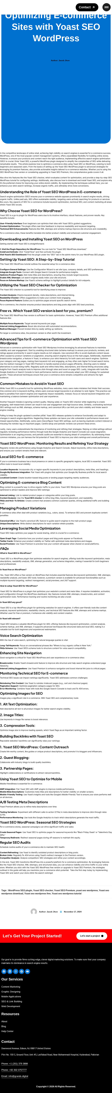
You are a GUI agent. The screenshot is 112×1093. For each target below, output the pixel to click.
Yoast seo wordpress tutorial (66, 893)
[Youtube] (27, 971)
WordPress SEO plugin (20, 890)
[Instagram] (15, 971)
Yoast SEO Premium (64, 890)
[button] (87, 7)
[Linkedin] (9, 971)
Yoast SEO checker (43, 890)
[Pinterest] (21, 971)
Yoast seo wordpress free (37, 893)
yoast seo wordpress (87, 890)
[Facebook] (4, 971)
